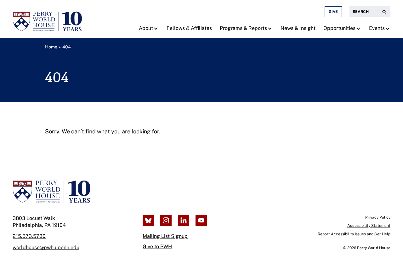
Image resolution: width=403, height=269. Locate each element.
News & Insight (298, 28)
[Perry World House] (51, 191)
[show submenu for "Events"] (388, 28)
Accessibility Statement (368, 225)
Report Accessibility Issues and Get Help (354, 234)
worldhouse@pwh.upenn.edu (46, 247)
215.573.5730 (29, 236)
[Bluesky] (148, 220)
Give (333, 11)
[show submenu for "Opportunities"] (359, 28)
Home (51, 46)
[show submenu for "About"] (157, 28)
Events (377, 28)
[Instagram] (166, 220)
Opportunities (339, 28)
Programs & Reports (243, 28)
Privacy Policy (377, 217)
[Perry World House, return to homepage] (47, 18)
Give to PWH (157, 246)
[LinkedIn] (183, 220)
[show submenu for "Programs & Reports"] (271, 28)
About (146, 28)
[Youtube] (201, 220)
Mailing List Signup (165, 236)
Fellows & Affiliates (189, 28)
